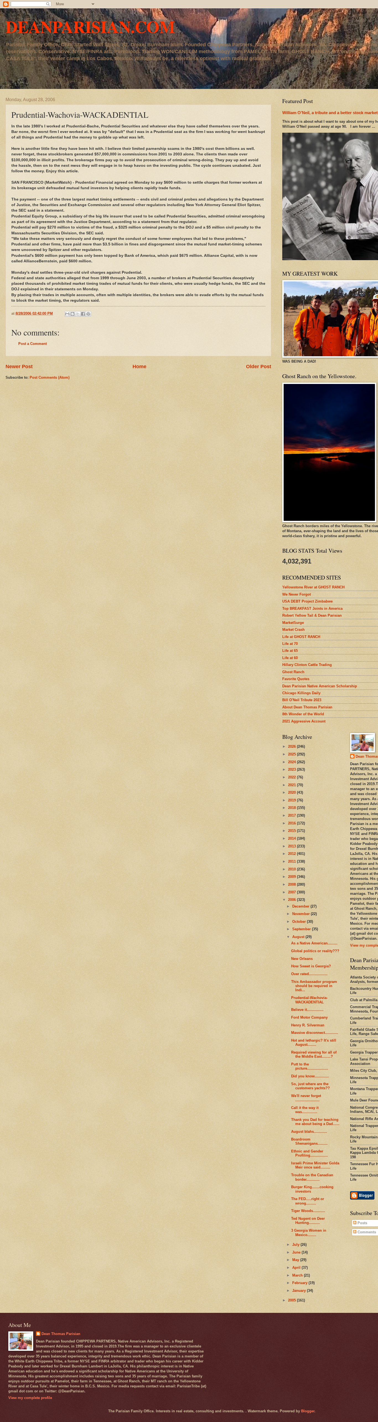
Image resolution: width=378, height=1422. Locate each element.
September (302, 929)
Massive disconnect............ (314, 1033)
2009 (292, 877)
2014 (292, 838)
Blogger (307, 1411)
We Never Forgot (296, 594)
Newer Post (19, 366)
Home (139, 366)
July (296, 1244)
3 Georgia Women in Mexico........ (308, 1232)
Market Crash (293, 629)
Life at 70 (290, 644)
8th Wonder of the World (303, 714)
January (299, 1290)
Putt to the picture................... (309, 1066)
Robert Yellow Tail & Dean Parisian (312, 615)
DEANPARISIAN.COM (90, 26)
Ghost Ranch (293, 672)
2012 (292, 854)
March (298, 1275)
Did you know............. (310, 1076)
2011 (292, 861)
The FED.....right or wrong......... (307, 1201)
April (297, 1267)
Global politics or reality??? (315, 951)
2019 (292, 800)
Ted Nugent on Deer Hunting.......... (308, 1220)
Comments (366, 1232)
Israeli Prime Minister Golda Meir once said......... (315, 1165)
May (296, 1260)
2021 (292, 785)
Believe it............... (307, 1010)
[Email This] (67, 314)
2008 (292, 884)
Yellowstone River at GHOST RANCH (313, 587)
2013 (292, 846)
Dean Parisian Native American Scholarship (319, 686)
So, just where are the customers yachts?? (310, 1086)
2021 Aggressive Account (303, 721)
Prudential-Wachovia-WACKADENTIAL (309, 1000)
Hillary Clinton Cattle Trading (307, 665)
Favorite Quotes (295, 679)
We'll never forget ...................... (306, 1098)
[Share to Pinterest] (88, 314)
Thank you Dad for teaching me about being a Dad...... (315, 1122)
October (299, 921)
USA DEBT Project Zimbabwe (307, 601)
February (300, 1283)
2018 (292, 808)
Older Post (258, 366)
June (297, 1252)
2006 (292, 900)
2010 (292, 869)
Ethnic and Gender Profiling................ (309, 1153)
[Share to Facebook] (83, 314)
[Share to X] (78, 314)
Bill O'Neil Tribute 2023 (301, 700)
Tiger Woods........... (308, 1211)
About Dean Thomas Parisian (307, 707)
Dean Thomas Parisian (61, 1334)
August (298, 937)
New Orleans (302, 959)
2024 (292, 762)
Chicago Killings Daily (301, 693)
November (301, 914)
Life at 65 (290, 651)
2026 (292, 746)
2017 (292, 815)
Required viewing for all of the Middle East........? (313, 1054)
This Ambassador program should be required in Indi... (314, 986)
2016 (292, 823)
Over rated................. (309, 974)
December (301, 906)
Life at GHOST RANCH (301, 637)
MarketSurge (293, 623)
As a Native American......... (314, 943)
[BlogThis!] (72, 314)
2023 (292, 769)
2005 (292, 1300)
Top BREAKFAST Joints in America (312, 608)
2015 (292, 831)
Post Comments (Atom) (49, 377)
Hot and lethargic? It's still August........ (313, 1042)
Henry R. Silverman (307, 1025)
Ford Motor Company (309, 1017)
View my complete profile (30, 1398)
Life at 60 (290, 658)
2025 (292, 754)
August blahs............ (309, 1131)
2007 (292, 892)
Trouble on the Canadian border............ (312, 1177)
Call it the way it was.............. (305, 1110)
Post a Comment (32, 344)
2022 (292, 777)
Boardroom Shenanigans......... (309, 1141)
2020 (292, 792)
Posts (361, 1223)
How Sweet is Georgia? (311, 966)
